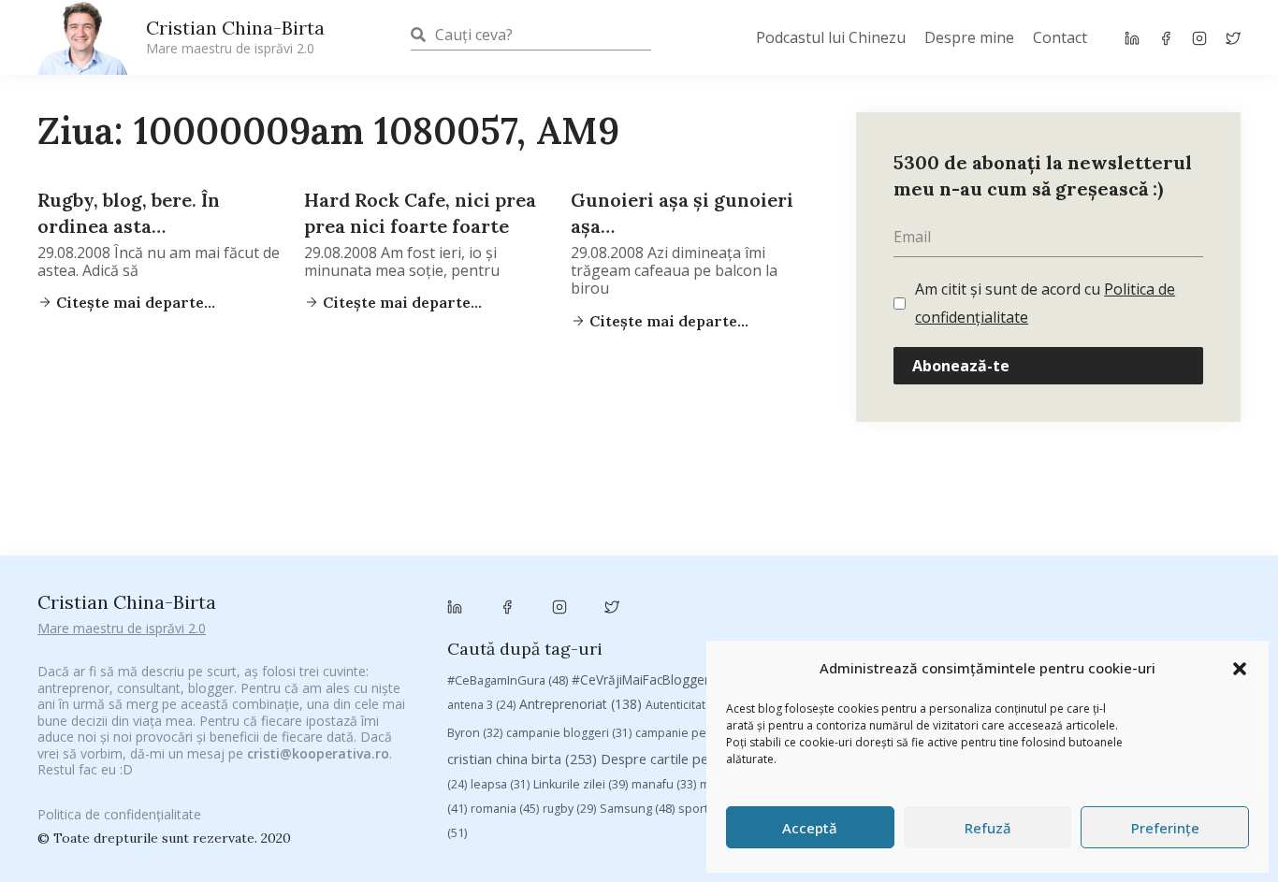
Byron (474, 733)
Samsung (637, 808)
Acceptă (809, 827)
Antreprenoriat (580, 704)
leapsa (500, 784)
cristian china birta (522, 758)
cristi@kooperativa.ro (318, 753)
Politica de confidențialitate (119, 814)
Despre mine (969, 37)
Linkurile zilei (580, 784)
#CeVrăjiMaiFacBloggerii (660, 679)
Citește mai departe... (133, 302)
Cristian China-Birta (235, 36)
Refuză (988, 827)
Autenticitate (690, 705)
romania (505, 808)
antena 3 (481, 705)
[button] (1239, 668)
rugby (569, 809)
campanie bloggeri (569, 733)
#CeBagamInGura (507, 680)
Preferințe (1165, 827)
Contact (1060, 37)
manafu (664, 784)
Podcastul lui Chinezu (831, 37)
